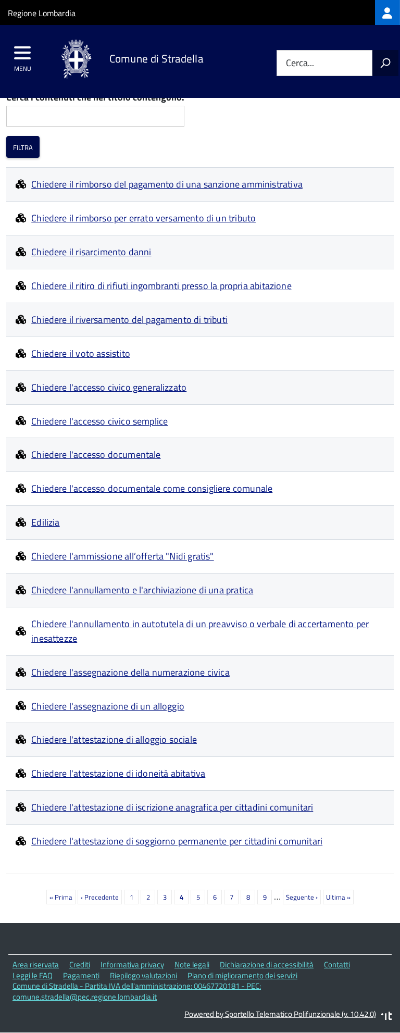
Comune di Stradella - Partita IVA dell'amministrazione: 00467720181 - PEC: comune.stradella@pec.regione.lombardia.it (136, 991)
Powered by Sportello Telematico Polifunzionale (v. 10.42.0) (280, 1014)
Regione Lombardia (42, 13)
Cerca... (300, 63)
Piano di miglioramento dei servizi (242, 975)
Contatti (337, 964)
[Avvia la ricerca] (385, 63)
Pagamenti (81, 975)
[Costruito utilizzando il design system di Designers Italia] (386, 1017)
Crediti (79, 964)
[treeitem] (387, 12)
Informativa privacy (132, 964)
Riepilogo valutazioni (143, 975)
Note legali (191, 964)
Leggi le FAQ (32, 975)
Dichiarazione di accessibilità (267, 964)
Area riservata (35, 964)
